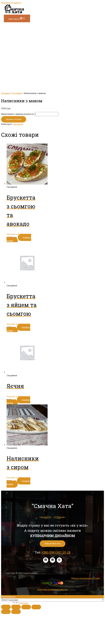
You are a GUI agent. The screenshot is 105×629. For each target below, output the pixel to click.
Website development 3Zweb (85, 578)
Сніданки (16, 93)
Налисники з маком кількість (17, 114)
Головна (5, 93)
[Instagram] (52, 560)
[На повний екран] (26, 607)
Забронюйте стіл (53, 543)
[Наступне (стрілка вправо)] (16, 611)
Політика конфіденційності (52, 589)
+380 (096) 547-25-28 (56, 552)
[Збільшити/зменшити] (36, 607)
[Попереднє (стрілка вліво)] (6, 611)
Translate (23, 603)
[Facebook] (45, 560)
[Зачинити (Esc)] (6, 607)
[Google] (59, 560)
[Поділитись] (16, 607)
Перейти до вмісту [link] (11, 2)
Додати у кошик (13, 119)
